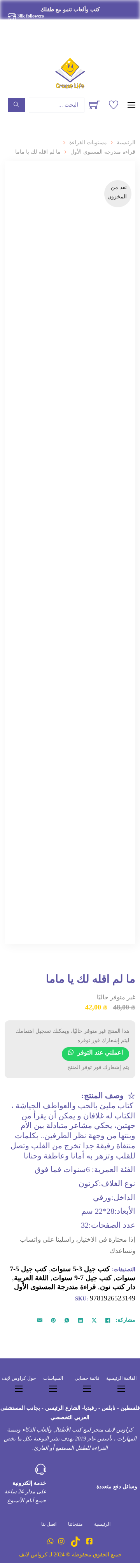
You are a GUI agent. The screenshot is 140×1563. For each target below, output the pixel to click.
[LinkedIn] (80, 1320)
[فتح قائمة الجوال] (131, 105)
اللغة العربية (31, 1278)
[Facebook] (108, 1320)
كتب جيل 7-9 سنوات (82, 1278)
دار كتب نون (117, 1287)
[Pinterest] (53, 1320)
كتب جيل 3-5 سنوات (80, 1269)
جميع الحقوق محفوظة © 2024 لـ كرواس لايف (70, 1555)
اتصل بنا (48, 1524)
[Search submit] (16, 105)
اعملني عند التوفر (100, 1052)
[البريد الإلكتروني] (40, 1320)
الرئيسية (126, 142)
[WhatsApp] (67, 1320)
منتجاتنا (75, 1524)
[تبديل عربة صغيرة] (94, 105)
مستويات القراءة (88, 142)
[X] (94, 1320)
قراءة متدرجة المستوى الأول (102, 152)
